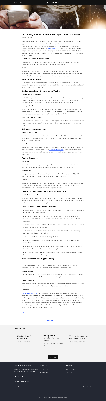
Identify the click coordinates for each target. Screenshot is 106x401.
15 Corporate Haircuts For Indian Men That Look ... (51, 338)
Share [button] (24, 313)
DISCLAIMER (44, 372)
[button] (22, 2)
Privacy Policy (44, 369)
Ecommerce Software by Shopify (59, 397)
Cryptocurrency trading (29, 293)
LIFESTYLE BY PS (47, 397)
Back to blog (54, 320)
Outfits (68, 375)
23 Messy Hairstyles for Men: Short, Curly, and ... (79, 337)
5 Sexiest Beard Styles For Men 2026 (26, 337)
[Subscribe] (43, 386)
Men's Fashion (70, 369)
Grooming (69, 372)
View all (53, 357)
